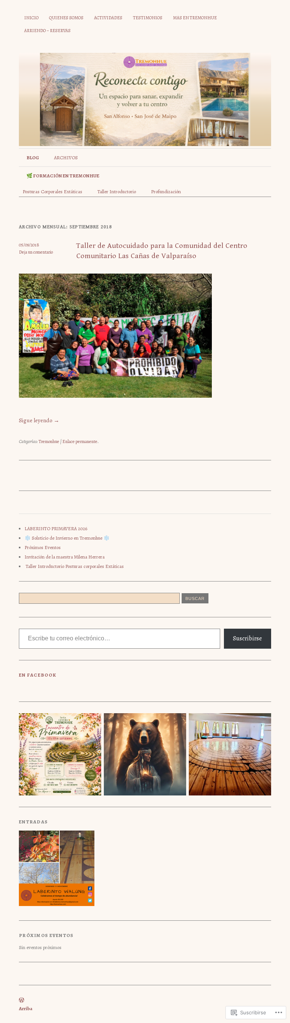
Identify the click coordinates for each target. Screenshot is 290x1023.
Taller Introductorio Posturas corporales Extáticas (74, 566)
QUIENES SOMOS (66, 18)
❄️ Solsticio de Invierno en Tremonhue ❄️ (67, 538)
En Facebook (37, 675)
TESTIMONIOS (147, 18)
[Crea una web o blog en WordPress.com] (21, 1000)
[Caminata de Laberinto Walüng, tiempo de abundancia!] (56, 869)
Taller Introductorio (116, 191)
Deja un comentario (36, 252)
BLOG (32, 157)
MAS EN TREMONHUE (195, 18)
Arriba (25, 1008)
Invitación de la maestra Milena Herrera (65, 557)
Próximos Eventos (43, 547)
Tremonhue (49, 441)
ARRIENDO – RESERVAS (47, 31)
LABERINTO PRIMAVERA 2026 (56, 528)
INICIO (31, 18)
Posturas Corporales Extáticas (52, 191)
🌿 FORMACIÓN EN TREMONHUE (62, 175)
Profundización (166, 191)
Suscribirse (247, 638)
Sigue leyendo (39, 420)
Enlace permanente (79, 441)
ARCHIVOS (66, 157)
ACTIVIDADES (108, 18)
